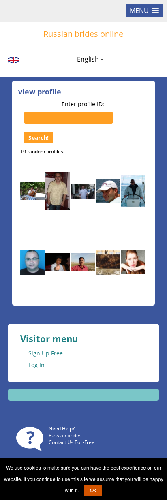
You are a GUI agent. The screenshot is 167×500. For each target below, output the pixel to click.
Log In (36, 365)
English (88, 59)
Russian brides (65, 435)
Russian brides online (83, 33)
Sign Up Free (45, 353)
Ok (93, 490)
